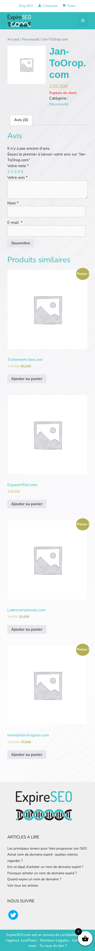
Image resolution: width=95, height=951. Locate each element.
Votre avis (17, 177)
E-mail (14, 222)
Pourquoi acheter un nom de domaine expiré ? (42, 873)
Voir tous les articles (22, 885)
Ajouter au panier (26, 378)
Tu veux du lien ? (53, 945)
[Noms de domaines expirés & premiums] (19, 20)
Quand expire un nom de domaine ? (34, 879)
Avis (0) (21, 120)
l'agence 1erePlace (21, 940)
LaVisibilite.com (73, 934)
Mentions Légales (54, 940)
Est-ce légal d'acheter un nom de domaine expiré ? (45, 867)
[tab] (21, 120)
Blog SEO (26, 6)
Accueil (13, 39)
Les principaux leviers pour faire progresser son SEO (47, 848)
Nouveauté (30, 39)
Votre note (18, 166)
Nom (13, 203)
